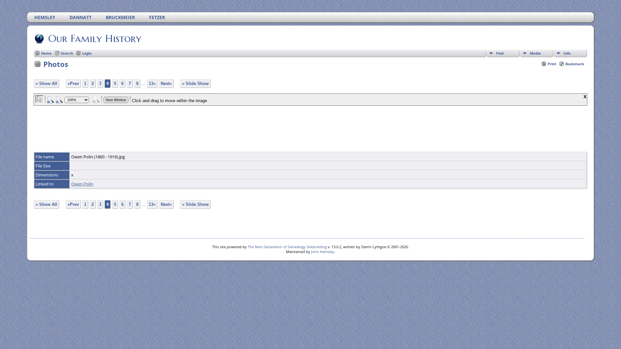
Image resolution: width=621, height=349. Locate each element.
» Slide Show (195, 83)
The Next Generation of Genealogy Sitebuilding (287, 246)
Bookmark (574, 63)
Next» (166, 83)
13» (152, 83)
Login (87, 53)
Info (567, 53)
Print (552, 63)
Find (500, 53)
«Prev (73, 83)
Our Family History (94, 38)
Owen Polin (82, 184)
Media (535, 53)
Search (67, 53)
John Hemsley (322, 251)
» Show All (46, 83)
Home (46, 53)
